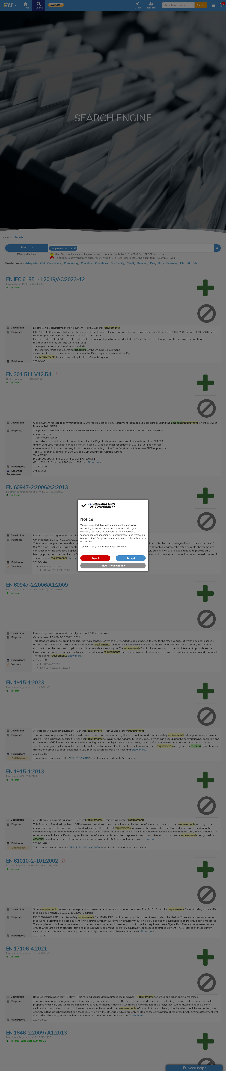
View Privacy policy (113, 565)
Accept (130, 558)
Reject (95, 558)
